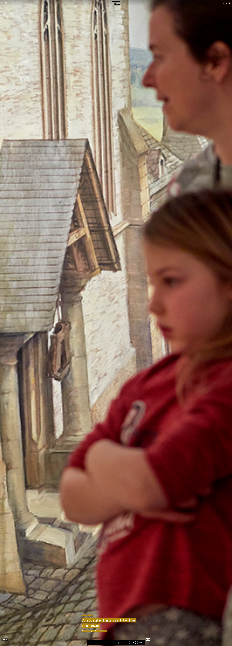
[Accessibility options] (229, 3)
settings (120, 643)
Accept (132, 642)
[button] (5, 3)
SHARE (148, 639)
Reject (140, 642)
